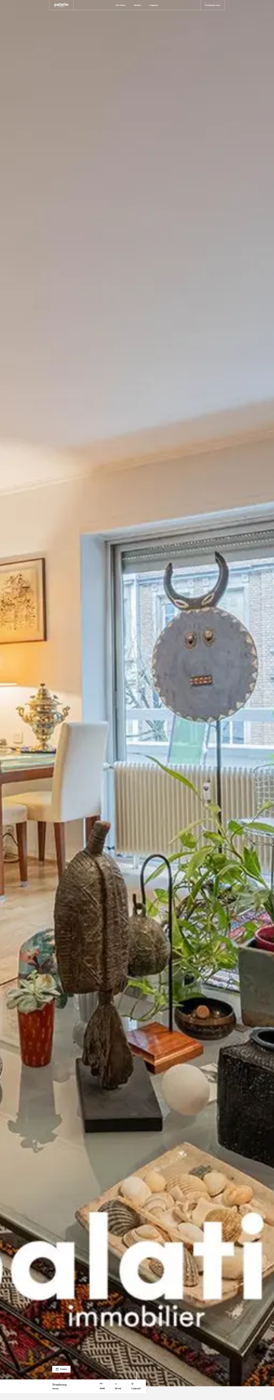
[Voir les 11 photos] (137, 693)
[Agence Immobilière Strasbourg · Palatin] (61, 5)
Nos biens (120, 5)
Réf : (101, 1383)
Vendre (137, 5)
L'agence (153, 5)
